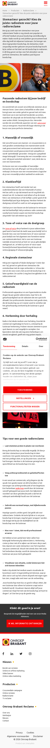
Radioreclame (8, 696)
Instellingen (23, 398)
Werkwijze (7, 715)
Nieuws (5, 718)
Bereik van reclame (10, 668)
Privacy (19, 732)
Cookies (30, 732)
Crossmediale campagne (12, 690)
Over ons (6, 713)
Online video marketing (12, 676)
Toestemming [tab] (9, 346)
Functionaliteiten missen (25, 406)
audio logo (20, 488)
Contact (6, 721)
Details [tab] (25, 346)
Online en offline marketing (13, 671)
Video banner (8, 673)
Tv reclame (7, 698)
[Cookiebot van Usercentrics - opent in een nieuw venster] (36, 339)
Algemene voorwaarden (18, 736)
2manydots (30, 743)
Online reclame (9, 693)
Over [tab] (41, 346)
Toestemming (25, 390)
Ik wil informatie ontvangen (25, 623)
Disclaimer (38, 736)
